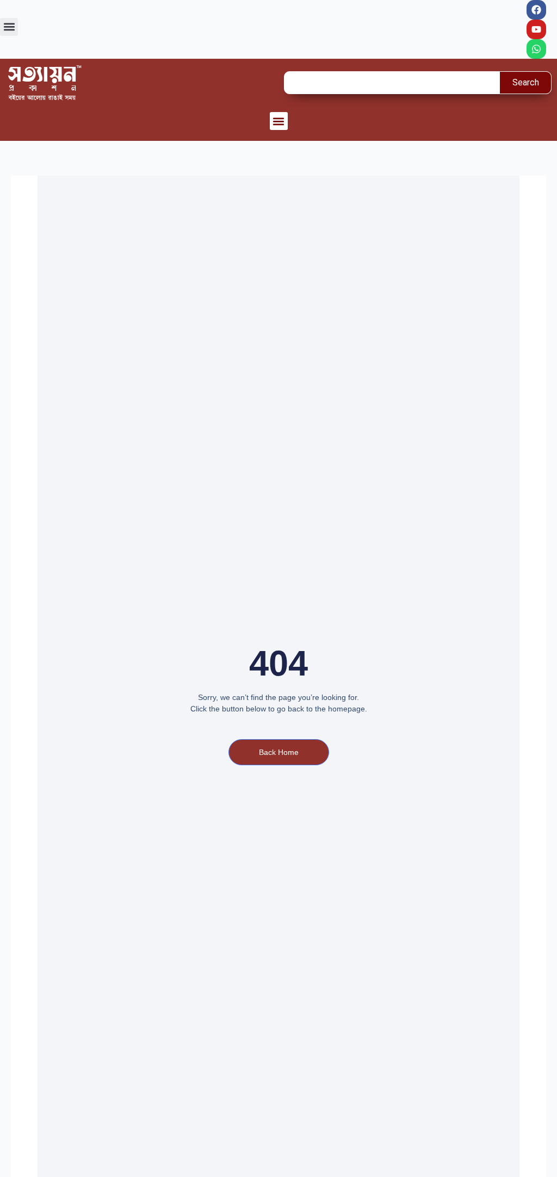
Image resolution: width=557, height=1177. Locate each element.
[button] (9, 27)
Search (525, 82)
